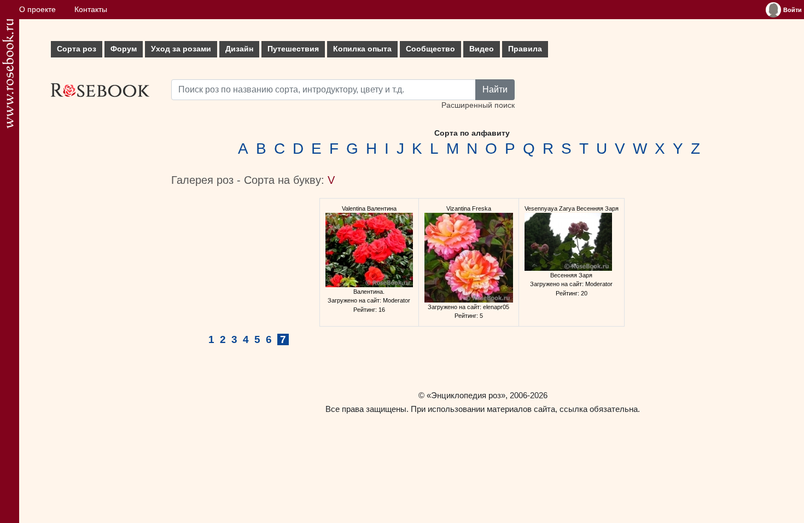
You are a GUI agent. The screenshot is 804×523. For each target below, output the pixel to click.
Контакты (90, 9)
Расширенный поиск (478, 105)
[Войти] (773, 10)
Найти (495, 89)
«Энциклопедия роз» (466, 395)
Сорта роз (76, 49)
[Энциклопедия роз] (8, 73)
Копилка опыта (362, 49)
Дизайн (239, 49)
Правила (525, 49)
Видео (481, 49)
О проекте (37, 9)
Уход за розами (181, 49)
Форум (123, 49)
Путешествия (293, 49)
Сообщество (430, 49)
